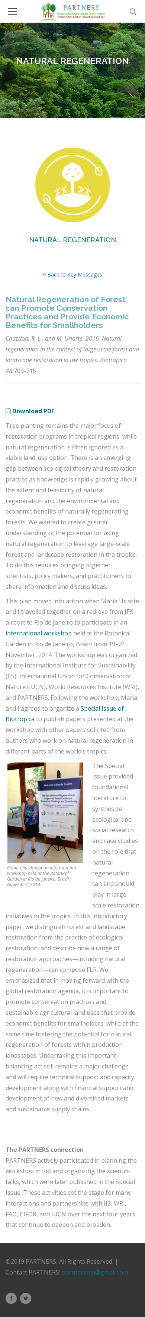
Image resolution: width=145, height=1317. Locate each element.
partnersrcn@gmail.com (95, 1272)
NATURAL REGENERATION (72, 240)
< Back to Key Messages (72, 274)
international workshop (39, 633)
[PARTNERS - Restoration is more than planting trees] (72, 11)
